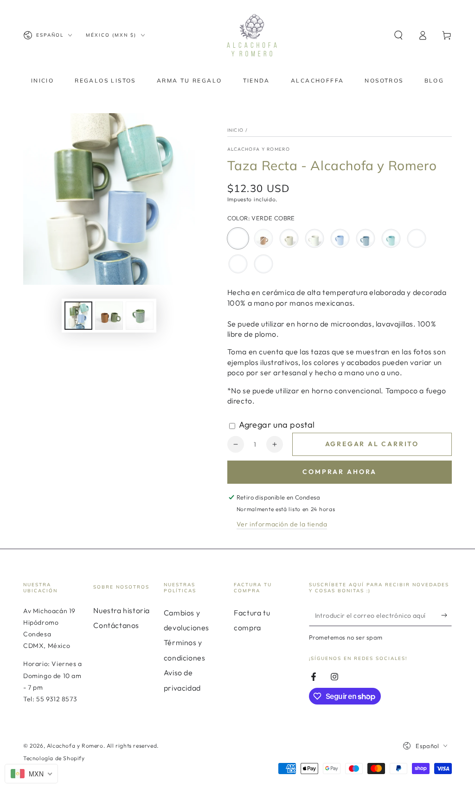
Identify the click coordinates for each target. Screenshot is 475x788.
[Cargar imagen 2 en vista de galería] (109, 315)
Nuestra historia (121, 610)
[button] (398, 35)
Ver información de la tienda (282, 524)
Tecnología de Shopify (54, 758)
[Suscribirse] (446, 615)
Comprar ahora (339, 472)
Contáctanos (116, 625)
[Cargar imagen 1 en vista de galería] (78, 315)
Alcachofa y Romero (258, 149)
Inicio (235, 130)
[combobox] (31, 773)
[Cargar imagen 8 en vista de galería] (140, 315)
